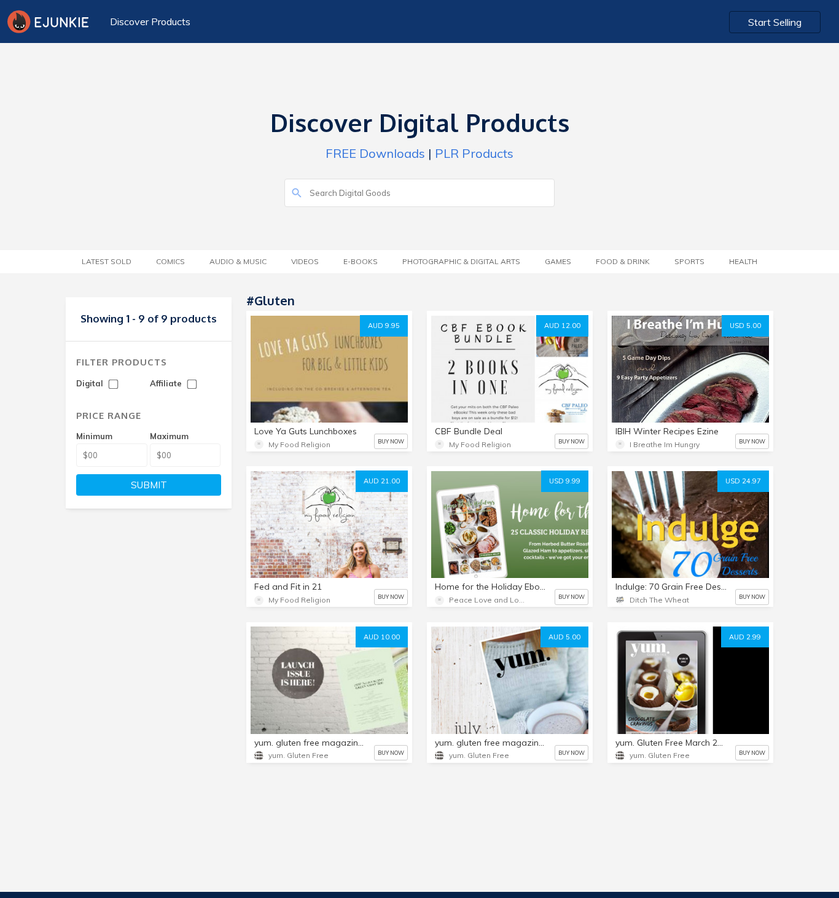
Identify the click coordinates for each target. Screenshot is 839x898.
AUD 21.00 (382, 481)
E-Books (360, 261)
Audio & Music (238, 261)
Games (558, 261)
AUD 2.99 (745, 637)
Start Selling (775, 22)
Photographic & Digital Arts (461, 261)
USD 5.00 (745, 325)
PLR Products (474, 153)
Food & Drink (623, 261)
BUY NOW (391, 441)
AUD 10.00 (382, 637)
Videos (305, 261)
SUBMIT (149, 485)
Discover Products (150, 21)
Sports (689, 261)
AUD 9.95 (384, 325)
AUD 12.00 (562, 325)
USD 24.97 (743, 481)
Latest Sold (106, 261)
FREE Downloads (375, 153)
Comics (170, 261)
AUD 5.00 (564, 637)
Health (743, 261)
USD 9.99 (564, 481)
